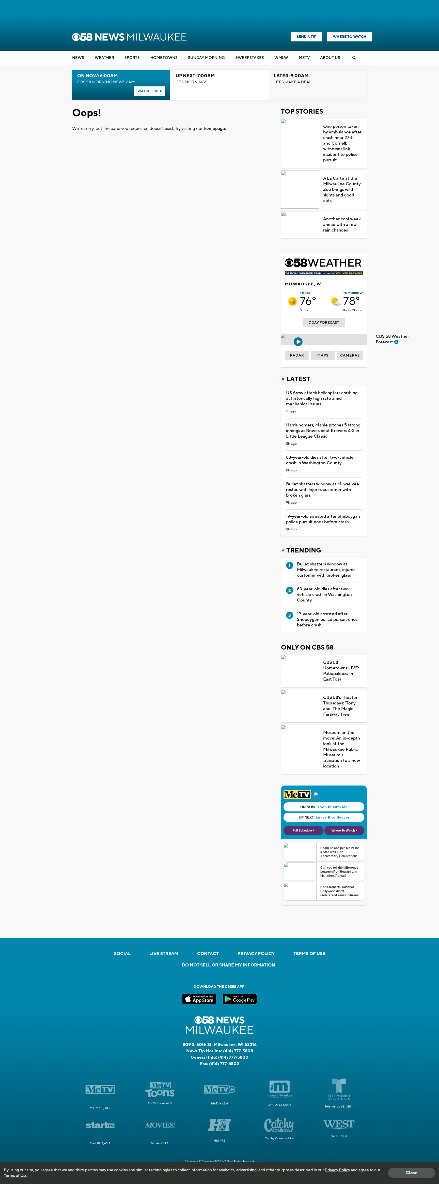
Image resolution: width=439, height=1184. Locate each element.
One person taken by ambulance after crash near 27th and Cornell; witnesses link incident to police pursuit (342, 143)
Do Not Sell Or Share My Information (228, 965)
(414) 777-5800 (233, 1057)
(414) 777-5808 (238, 1051)
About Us (330, 57)
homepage (214, 128)
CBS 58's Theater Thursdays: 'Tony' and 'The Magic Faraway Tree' (340, 706)
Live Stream (163, 954)
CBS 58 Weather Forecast (392, 339)
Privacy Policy (256, 954)
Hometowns (164, 57)
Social (122, 954)
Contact (208, 954)
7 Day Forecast (324, 322)
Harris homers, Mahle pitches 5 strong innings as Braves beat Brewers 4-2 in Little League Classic (323, 430)
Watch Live (148, 91)
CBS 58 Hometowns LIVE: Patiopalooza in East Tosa (341, 671)
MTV (304, 57)
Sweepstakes (250, 57)
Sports (132, 57)
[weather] (292, 301)
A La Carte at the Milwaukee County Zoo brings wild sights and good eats (342, 190)
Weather (104, 57)
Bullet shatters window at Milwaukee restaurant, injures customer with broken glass (322, 489)
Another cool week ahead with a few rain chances (342, 224)
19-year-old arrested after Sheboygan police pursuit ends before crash (323, 519)
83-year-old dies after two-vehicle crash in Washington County (320, 460)
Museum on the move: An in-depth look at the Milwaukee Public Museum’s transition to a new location (341, 749)
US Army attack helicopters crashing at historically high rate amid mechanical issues (322, 398)
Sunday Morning (206, 57)
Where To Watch (349, 37)
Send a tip (307, 37)
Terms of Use (309, 954)
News (78, 57)
